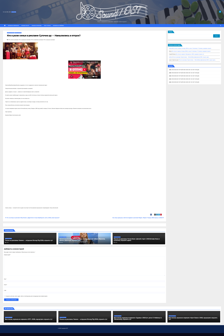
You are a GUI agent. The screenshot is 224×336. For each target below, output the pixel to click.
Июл (187, 69)
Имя (5, 279)
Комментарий (7, 254)
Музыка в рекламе (36, 25)
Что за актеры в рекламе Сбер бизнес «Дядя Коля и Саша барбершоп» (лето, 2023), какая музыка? (33, 217)
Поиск (170, 31)
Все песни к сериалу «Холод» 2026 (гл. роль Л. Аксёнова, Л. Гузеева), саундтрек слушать (192, 48)
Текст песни (47, 25)
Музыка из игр (25, 25)
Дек (198, 72)
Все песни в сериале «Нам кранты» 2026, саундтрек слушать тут (190, 54)
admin (7, 242)
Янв (173, 69)
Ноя (196, 72)
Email (5, 284)
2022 (170, 82)
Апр (180, 69)
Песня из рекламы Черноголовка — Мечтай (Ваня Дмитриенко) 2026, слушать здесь (191, 57)
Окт (194, 72)
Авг (189, 69)
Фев (175, 69)
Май (182, 69)
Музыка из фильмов (13, 25)
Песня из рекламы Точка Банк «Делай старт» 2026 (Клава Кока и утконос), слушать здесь (137, 239)
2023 (170, 79)
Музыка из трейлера (58, 25)
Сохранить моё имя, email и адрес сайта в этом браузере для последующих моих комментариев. (27, 296)
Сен (192, 72)
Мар (177, 69)
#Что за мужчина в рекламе (37, 39)
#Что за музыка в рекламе (49, 39)
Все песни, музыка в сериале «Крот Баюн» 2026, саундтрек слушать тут (193, 318)
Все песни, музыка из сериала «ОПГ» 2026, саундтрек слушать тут (28, 319)
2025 (170, 72)
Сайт (5, 290)
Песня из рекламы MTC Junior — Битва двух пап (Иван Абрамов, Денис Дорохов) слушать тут (82, 239)
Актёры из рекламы (10, 32)
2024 (170, 75)
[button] (220, 25)
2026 (170, 69)
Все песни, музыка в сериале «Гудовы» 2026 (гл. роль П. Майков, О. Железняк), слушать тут (138, 318)
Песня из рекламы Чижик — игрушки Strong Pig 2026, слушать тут (29, 240)
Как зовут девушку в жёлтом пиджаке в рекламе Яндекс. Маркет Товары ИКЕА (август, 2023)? (137, 217)
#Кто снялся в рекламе (13, 39)
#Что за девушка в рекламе (25, 39)
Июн (184, 69)
